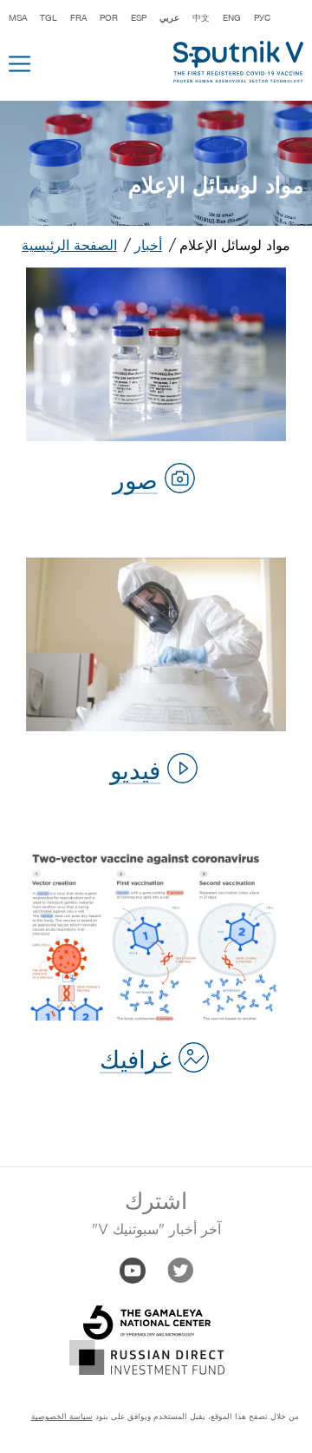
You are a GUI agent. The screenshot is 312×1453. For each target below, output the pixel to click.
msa (18, 18)
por (109, 18)
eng (232, 18)
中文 (201, 18)
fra (78, 18)
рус (262, 18)
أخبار (148, 246)
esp (138, 18)
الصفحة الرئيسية (69, 246)
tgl (48, 18)
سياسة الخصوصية (62, 1416)
